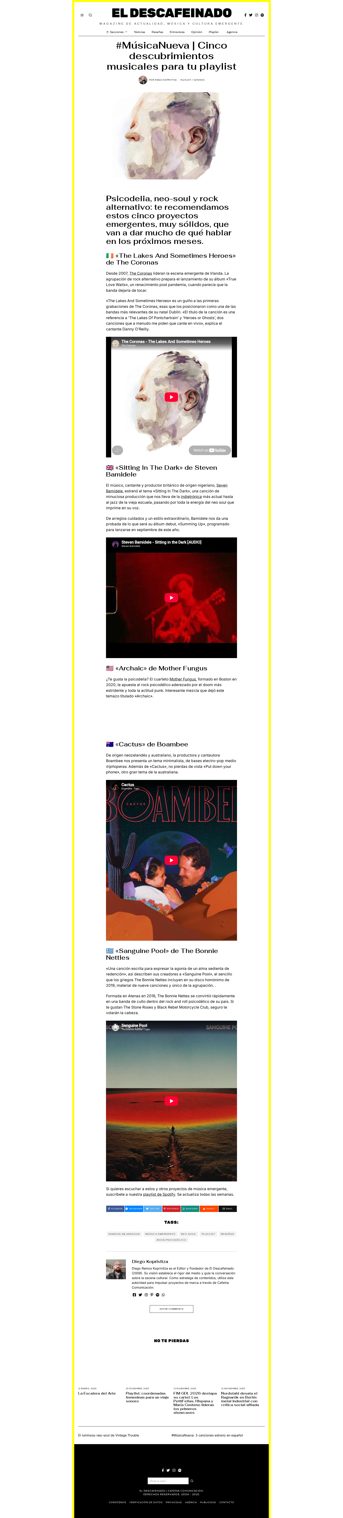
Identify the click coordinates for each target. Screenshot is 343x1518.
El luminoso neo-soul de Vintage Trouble (108, 1435)
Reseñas (157, 32)
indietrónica (191, 496)
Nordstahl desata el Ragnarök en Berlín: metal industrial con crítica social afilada (240, 1399)
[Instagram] (256, 15)
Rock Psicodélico (171, 1240)
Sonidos (199, 80)
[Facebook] (245, 15)
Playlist (214, 32)
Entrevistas (177, 32)
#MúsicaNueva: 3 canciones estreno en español (207, 1435)
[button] (192, 1481)
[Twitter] (250, 15)
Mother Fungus (183, 679)
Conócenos (117, 1502)
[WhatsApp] (163, 1294)
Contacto (226, 1502)
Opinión (196, 32)
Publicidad (208, 1502)
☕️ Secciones (115, 32)
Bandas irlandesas (124, 1234)
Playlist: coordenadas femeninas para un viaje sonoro (147, 1397)
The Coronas (140, 273)
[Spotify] (262, 15)
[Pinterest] (151, 1294)
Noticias (139, 32)
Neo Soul (188, 1234)
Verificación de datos (146, 1502)
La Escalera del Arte (97, 1393)
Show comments (172, 1309)
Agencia (232, 32)
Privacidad (174, 1502)
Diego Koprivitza (150, 1261)
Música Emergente (160, 1234)
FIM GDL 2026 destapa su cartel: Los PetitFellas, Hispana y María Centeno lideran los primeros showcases (195, 1403)
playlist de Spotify (159, 1194)
